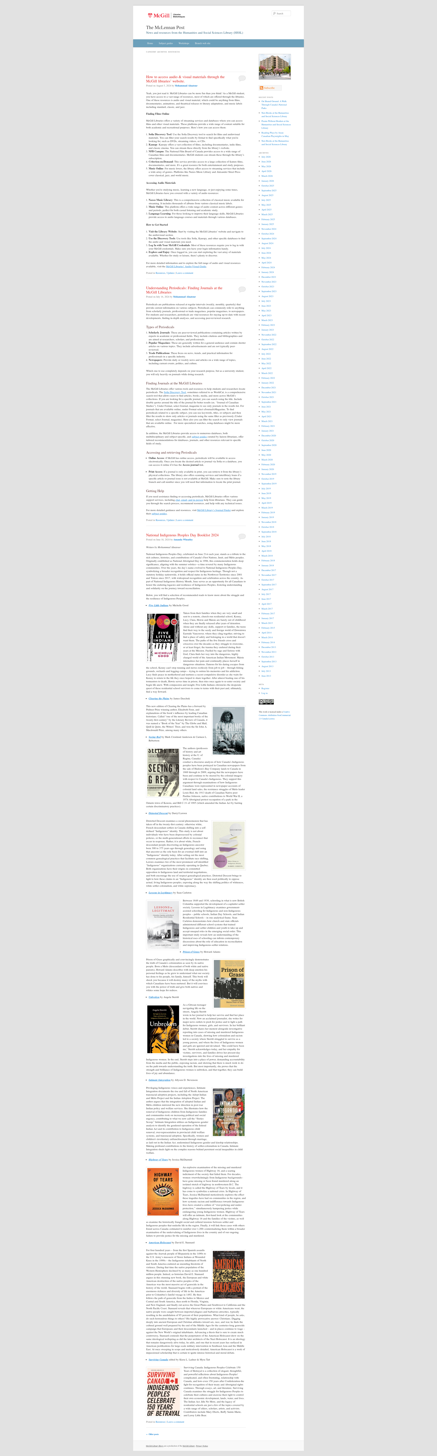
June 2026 (266, 161)
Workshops (184, 43)
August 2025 (267, 195)
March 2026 (267, 175)
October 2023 (268, 286)
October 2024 (268, 233)
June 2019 (266, 493)
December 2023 (269, 276)
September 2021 (269, 401)
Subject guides (166, 43)
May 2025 (266, 204)
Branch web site (202, 43)
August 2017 (267, 589)
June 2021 (266, 406)
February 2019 (268, 512)
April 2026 (267, 171)
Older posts (152, 1434)
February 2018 (268, 560)
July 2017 (266, 594)
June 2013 (266, 675)
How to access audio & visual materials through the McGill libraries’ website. (185, 78)
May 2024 (266, 257)
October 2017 (268, 579)
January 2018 (268, 565)
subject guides (199, 436)
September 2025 (269, 190)
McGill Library (189, 1445)
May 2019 (266, 498)
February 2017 (268, 613)
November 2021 (269, 392)
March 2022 (267, 373)
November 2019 (269, 473)
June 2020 (266, 450)
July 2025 (266, 200)
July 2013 (266, 671)
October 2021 (268, 397)
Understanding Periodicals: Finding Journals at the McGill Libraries (184, 289)
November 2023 (269, 281)
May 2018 (266, 546)
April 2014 (267, 632)
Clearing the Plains (159, 698)
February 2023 (268, 324)
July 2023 (266, 301)
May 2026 (266, 166)
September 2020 (269, 445)
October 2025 (268, 185)
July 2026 (266, 156)
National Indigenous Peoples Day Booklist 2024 (182, 534)
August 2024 (267, 243)
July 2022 (266, 353)
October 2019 (268, 478)
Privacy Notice (202, 1445)
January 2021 (268, 430)
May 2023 (266, 310)
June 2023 (266, 305)
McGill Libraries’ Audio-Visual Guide (186, 266)
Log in (265, 693)
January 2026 (268, 180)
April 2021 (267, 416)
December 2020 (269, 435)
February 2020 (268, 464)
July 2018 (266, 536)
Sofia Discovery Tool (175, 392)
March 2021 (267, 421)
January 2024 (268, 272)
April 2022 (267, 368)
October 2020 (268, 440)
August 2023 (267, 296)
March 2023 (267, 320)
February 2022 (268, 377)
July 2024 (266, 248)
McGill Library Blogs (155, 1445)
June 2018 (266, 541)
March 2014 (267, 637)
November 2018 (269, 522)
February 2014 (268, 642)
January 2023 (268, 329)
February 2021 (268, 425)
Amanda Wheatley (183, 539)
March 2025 (267, 214)
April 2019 (267, 502)
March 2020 (267, 459)
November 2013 (269, 651)
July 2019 (266, 488)
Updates (170, 272)
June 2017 (266, 598)
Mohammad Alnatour (186, 85)
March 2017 (267, 608)
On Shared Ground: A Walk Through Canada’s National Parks (274, 105)
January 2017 (268, 618)
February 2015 (268, 627)
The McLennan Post (165, 27)
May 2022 (266, 363)
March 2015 (267, 623)
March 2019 (267, 507)
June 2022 (266, 358)
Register (265, 688)
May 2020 (266, 454)
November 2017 (269, 574)
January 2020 (268, 469)
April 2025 (267, 209)
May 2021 (266, 411)
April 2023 (267, 315)
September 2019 (269, 483)
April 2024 (267, 262)
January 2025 (268, 224)
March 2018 (267, 555)
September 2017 (269, 584)
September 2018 (269, 531)
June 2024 (266, 252)
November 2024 (269, 228)
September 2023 (269, 291)
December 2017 (269, 570)
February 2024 (268, 267)
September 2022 (269, 344)
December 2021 (269, 387)
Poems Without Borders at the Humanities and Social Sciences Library (276, 124)
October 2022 (268, 339)
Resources (160, 272)
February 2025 (268, 219)
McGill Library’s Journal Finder (214, 510)
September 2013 (269, 661)
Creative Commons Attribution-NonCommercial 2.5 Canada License (275, 715)
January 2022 (268, 382)
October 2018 (268, 526)
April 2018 (267, 550)
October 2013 (268, 656)
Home (150, 43)
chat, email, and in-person (189, 499)
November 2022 (269, 334)
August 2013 (267, 666)
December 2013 (269, 647)
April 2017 (267, 603)
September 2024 (269, 238)
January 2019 (268, 517)
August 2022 (267, 349)
